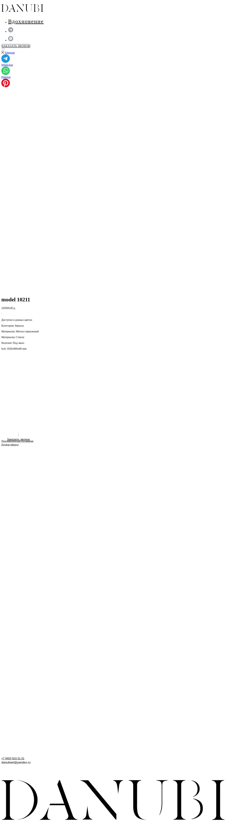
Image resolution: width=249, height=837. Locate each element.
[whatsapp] (10, 40)
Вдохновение (26, 21)
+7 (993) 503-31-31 (12, 758)
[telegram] (10, 31)
